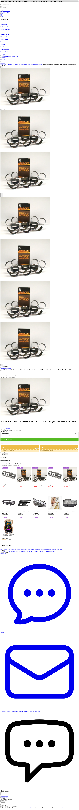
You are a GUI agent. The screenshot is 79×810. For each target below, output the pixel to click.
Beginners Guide (19, 551)
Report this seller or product (5, 368)
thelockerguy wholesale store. (12, 808)
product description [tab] (4, 376)
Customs (36, 549)
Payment (28, 549)
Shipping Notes (3, 457)
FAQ (6, 553)
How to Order (10, 549)
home (1, 64)
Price (14, 549)
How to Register (3, 549)
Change (76, 433)
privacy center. (64, 807)
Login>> (5, 487)
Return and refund (47, 549)
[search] (0, 6)
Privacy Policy (26, 551)
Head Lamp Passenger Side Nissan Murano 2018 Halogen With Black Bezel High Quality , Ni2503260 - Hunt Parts (39, 511)
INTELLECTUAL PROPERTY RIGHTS (34, 808)
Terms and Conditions (33, 551)
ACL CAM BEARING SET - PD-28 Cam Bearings (54, 485)
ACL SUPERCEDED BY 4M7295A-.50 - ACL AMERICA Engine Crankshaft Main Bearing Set (23, 64)
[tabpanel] (39, 398)
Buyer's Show (13, 551)
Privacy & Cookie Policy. (30, 807)
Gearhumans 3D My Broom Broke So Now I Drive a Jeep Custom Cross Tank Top (8, 535)
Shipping (32, 549)
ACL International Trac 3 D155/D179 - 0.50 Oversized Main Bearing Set (39, 485)
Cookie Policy (41, 551)
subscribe (2, 801)
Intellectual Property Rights (57, 549)
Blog (9, 551)
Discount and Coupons (19, 549)
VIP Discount (46, 551)
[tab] (39, 377)
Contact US (2, 553)
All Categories (52, 551)
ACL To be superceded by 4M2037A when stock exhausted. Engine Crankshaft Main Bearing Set (70, 485)
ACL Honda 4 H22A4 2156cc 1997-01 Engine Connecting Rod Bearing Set (23, 485)
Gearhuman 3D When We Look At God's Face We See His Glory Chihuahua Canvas (54, 511)
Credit (25, 549)
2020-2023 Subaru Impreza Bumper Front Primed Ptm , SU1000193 (8, 511)
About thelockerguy (4, 551)
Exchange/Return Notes (5, 460)
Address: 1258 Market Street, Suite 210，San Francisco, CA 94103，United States (23, 711)
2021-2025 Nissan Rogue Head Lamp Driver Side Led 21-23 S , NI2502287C (69, 511)
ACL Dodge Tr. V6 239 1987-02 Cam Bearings (8, 485)
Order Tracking (41, 549)
